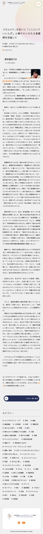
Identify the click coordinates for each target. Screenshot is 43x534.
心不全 (6, 476)
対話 (22, 491)
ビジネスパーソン (10, 491)
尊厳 (35, 435)
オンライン (8, 488)
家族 (20, 428)
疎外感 (33, 480)
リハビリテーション (28, 454)
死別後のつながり (21, 443)
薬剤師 (15, 476)
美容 (36, 469)
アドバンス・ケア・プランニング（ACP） (18, 447)
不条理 (6, 480)
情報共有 (35, 424)
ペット (29, 469)
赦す (5, 495)
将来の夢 (24, 495)
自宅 (26, 420)
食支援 (27, 461)
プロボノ (37, 488)
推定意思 (31, 473)
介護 (32, 432)
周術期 (6, 499)
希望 (5, 461)
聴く (17, 488)
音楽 (31, 476)
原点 (28, 428)
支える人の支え (9, 428)
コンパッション (33, 491)
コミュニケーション (30, 458)
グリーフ (26, 484)
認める (14, 495)
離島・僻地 (8, 450)
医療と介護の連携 (10, 435)
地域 (26, 424)
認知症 (6, 473)
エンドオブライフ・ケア (12, 420)
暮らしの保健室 (18, 473)
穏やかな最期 (25, 435)
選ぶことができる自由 (11, 484)
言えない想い (16, 461)
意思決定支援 (27, 439)
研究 (5, 458)
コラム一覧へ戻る (32, 398)
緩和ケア (7, 443)
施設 (33, 420)
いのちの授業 (8, 469)
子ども (20, 469)
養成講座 (7, 424)
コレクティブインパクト (12, 465)
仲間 (32, 495)
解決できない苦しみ (11, 454)
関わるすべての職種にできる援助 (15, 432)
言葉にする (15, 458)
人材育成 (18, 424)
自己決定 (28, 465)
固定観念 (27, 488)
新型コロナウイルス (20, 480)
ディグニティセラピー (11, 439)
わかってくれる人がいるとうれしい (28, 450)
